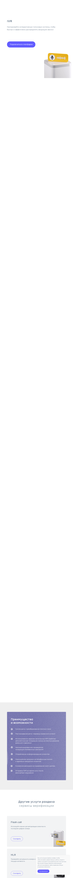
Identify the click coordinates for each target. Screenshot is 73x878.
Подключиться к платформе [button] (21, 44)
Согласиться (43, 871)
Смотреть (17, 839)
